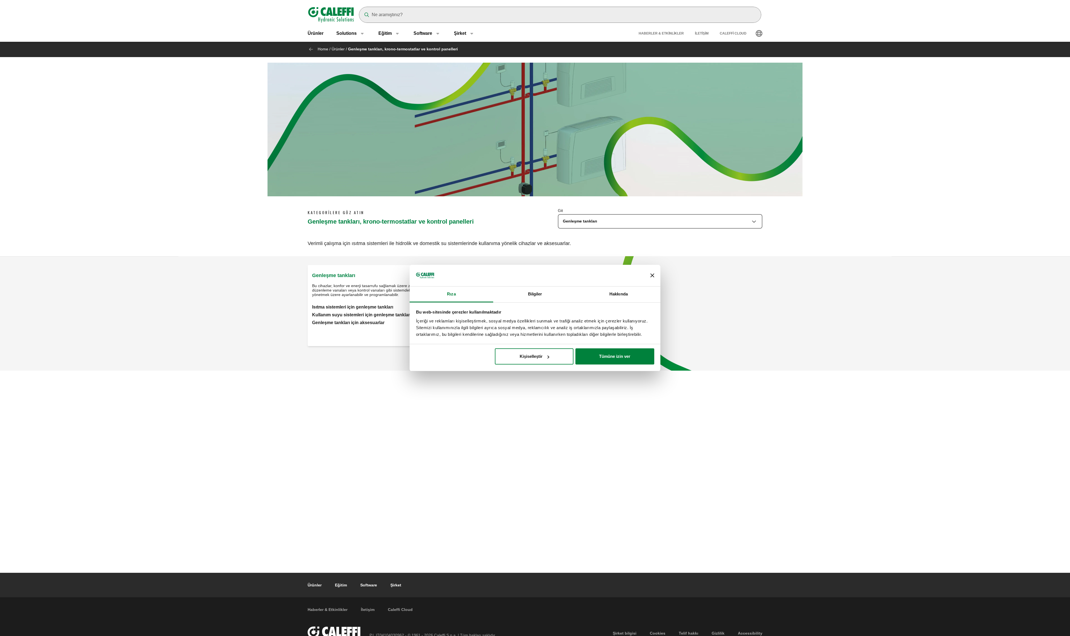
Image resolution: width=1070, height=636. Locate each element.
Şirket (395, 585)
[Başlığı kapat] (652, 276)
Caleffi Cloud (733, 33)
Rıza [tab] (451, 294)
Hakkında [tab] (618, 294)
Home (323, 49)
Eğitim (341, 585)
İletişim (702, 33)
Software (368, 585)
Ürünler (316, 33)
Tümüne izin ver (614, 356)
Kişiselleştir (531, 356)
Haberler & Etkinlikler (661, 33)
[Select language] (759, 33)
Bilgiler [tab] (535, 294)
